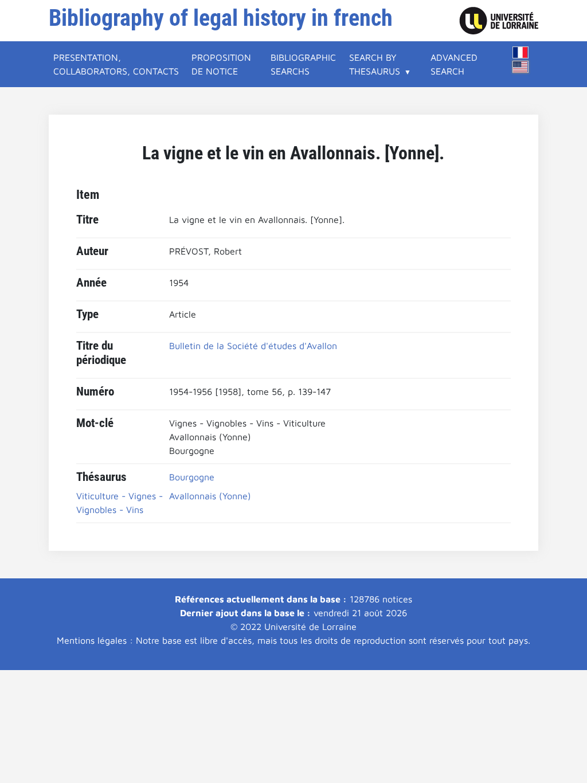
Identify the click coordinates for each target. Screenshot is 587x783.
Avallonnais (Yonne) (210, 496)
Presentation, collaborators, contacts (116, 64)
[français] (520, 52)
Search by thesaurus (374, 64)
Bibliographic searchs (303, 64)
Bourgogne (191, 477)
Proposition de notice (221, 64)
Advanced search (454, 64)
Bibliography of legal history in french (221, 18)
